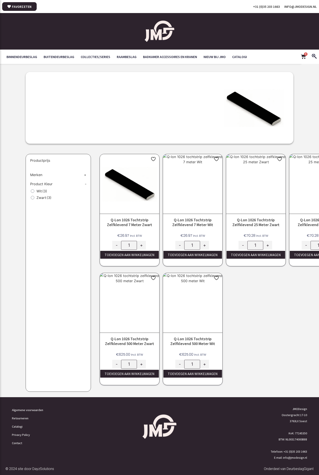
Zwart (43, 197)
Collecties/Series (95, 57)
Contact (17, 443)
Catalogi (239, 57)
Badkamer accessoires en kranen (170, 57)
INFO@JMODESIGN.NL (300, 6)
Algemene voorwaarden (27, 410)
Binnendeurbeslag (22, 57)
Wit (41, 191)
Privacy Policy (21, 435)
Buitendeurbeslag (59, 57)
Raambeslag (126, 57)
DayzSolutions (43, 469)
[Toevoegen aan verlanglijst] (154, 159)
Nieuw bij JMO (215, 57)
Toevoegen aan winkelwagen (130, 255)
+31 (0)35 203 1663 (266, 6)
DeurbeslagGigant (300, 469)
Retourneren (20, 418)
